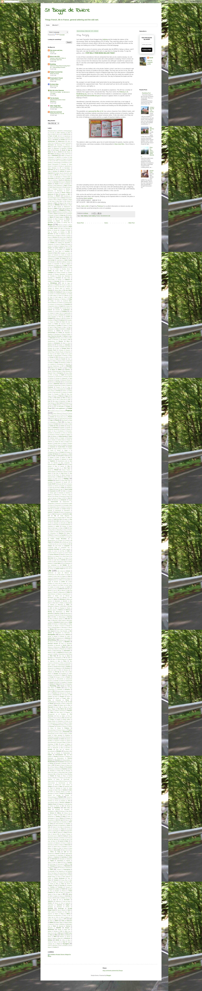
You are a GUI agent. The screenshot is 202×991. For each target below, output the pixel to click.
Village (62, 913)
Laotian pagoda (66, 549)
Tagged (52, 860)
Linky (69, 576)
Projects (52, 731)
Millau (49, 620)
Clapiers (68, 286)
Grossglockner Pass (53, 452)
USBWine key (64, 897)
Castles (57, 258)
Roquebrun (64, 768)
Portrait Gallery (66, 719)
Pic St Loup (69, 701)
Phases (57, 698)
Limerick (68, 574)
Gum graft (60, 455)
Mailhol (68, 592)
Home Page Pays (66, 480)
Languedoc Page (52, 547)
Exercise (56, 383)
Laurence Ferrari (52, 552)
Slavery (62, 818)
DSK (67, 357)
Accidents (55, 139)
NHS (69, 657)
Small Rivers (56, 821)
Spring (64, 836)
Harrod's (56, 462)
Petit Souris (65, 694)
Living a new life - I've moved (152, 110)
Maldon (49, 595)
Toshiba (54, 881)
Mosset (55, 636)
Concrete (57, 309)
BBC (69, 194)
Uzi (60, 899)
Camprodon (51, 244)
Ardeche (62, 171)
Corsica (61, 314)
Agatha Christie (57, 146)
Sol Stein (60, 827)
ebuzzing (62, 362)
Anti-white (63, 164)
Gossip (64, 443)
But (65, 237)
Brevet (65, 226)
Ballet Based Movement (55, 187)
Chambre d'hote (66, 269)
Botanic (68, 219)
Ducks (51, 359)
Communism (59, 304)
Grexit (51, 450)
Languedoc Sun (65, 547)
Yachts (49, 942)
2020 (53, 134)
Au (57, 178)
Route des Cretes (52, 772)
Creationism (62, 320)
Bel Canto (52, 201)
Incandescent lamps (67, 503)
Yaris (55, 942)
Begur (70, 199)
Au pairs (62, 178)
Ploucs (65, 707)
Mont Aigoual (51, 631)
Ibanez (49, 496)
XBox (69, 940)
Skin (69, 816)
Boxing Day (67, 222)
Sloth (66, 820)
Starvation (50, 844)
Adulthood (57, 143)
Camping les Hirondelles (63, 242)
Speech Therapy (66, 834)
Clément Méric (57, 290)
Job (50, 522)
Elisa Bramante (66, 371)
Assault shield (66, 176)
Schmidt (67, 795)
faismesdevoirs (61, 388)
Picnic (51, 703)
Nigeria (70, 659)
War (57, 924)
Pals (63, 684)
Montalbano (58, 632)
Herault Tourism (66, 469)
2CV (58, 134)
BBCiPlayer (50, 196)
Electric (49, 371)
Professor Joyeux (61, 730)
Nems (66, 652)
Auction (68, 178)
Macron (63, 590)
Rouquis (68, 770)
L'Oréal (50, 535)
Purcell (62, 737)
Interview (56, 512)
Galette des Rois (54, 425)
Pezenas (50, 698)
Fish (49, 401)
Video (68, 910)
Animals (70, 159)
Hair (69, 457)
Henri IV (58, 468)
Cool (71, 311)
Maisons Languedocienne (64, 594)
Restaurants (51, 761)
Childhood (67, 279)
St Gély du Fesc (65, 839)
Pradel (64, 723)
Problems (66, 728)
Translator (60, 887)
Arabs (49, 171)
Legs (65, 561)
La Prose (66, 540)
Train (55, 885)
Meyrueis (69, 616)
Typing (49, 894)
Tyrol (54, 894)
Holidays (50, 480)
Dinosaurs (55, 339)
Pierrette (58, 703)
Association (51, 178)
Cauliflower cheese (65, 261)
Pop (59, 717)
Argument (50, 173)
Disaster (61, 341)
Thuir (59, 876)
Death (68, 329)
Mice (51, 618)
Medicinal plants (52, 609)
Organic (68, 677)
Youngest (65, 944)
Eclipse (68, 362)
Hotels (62, 487)
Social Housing (59, 823)
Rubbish (52, 775)
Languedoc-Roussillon (53, 549)
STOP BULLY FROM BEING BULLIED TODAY (100, 53)
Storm (70, 848)
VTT (65, 919)
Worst (49, 938)
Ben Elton (59, 201)
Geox (64, 432)
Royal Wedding (68, 774)
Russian (55, 777)
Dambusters (51, 329)
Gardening (55, 427)
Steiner (49, 846)
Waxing (68, 926)
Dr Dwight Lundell (59, 353)
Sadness (50, 779)
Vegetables (50, 904)
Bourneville (66, 220)
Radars (68, 744)
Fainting (50, 388)
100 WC (60, 130)
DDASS (63, 329)
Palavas (58, 684)
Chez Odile (67, 277)
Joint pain (63, 522)
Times (49, 880)
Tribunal (64, 890)
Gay (55, 431)
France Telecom (57, 413)
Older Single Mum (55, 106)
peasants (68, 691)
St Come (68, 837)
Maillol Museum (51, 594)
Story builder (57, 850)
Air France (56, 150)
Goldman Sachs (54, 438)
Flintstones (67, 403)
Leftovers (59, 561)
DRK (56, 357)
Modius (56, 623)
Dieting (65, 336)
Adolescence (61, 141)
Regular (58, 753)
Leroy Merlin (57, 563)
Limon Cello (57, 576)
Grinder (59, 450)
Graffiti (64, 445)
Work (55, 936)
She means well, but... (56, 50)
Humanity (61, 492)
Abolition (68, 137)
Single (55, 814)
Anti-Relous (65, 162)
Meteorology (62, 616)
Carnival (68, 249)
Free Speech (69, 415)
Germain (70, 432)
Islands (59, 514)
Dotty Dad (68, 352)
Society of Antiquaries (59, 825)
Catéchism (59, 260)
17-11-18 (52, 132)
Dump (56, 359)
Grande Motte (61, 446)
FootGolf (52, 410)
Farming (58, 390)
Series (51, 805)
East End (69, 360)
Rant (66, 745)
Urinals (49, 897)
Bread (50, 226)
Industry (63, 507)
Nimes (65, 661)
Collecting (56, 299)
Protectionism (51, 733)
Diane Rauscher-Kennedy (54, 336)
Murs (62, 643)
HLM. (69, 476)
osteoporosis (69, 678)
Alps (49, 155)
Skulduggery (51, 818)
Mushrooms (57, 647)
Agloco (49, 148)
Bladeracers (67, 206)
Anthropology (57, 162)
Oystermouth (69, 680)
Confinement (66, 309)
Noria (62, 663)
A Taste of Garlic (52, 136)
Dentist (60, 332)
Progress (69, 730)
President (58, 726)
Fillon (51, 397)
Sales (60, 786)
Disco (68, 341)
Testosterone (69, 867)
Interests (50, 510)
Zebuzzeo (55, 945)
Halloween (64, 459)
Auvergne (56, 182)
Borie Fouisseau (59, 219)
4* (61, 134)
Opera (63, 675)
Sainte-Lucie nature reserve (62, 784)
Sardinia (65, 790)
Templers (50, 867)
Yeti (59, 942)
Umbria (55, 896)
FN (50, 406)
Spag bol (60, 832)
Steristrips (64, 846)
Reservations (60, 758)
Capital (55, 246)
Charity (50, 270)
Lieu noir (68, 568)
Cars (55, 253)
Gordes (53, 439)
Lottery (54, 585)
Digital (70, 336)
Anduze (65, 157)
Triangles (57, 890)
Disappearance (51, 341)
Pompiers (63, 714)
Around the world (68, 173)
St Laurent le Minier (63, 841)
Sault (68, 791)
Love (63, 587)
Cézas (70, 267)
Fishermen (62, 401)
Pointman (100, 206)
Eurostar (58, 381)
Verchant (50, 908)
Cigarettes (50, 284)
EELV (61, 367)
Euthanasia (69, 381)
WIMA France (68, 933)
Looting (64, 583)
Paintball (70, 682)
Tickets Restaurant (59, 878)
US (54, 897)
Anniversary (63, 160)
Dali (69, 327)
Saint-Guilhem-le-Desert (61, 781)
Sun (63, 853)
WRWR (57, 940)
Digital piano (52, 337)
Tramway (52, 887)
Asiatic (51, 176)
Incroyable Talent (68, 505)
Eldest (59, 369)
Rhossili (64, 763)
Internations (67, 510)
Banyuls (57, 192)
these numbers (88, 198)
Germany (52, 434)
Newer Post (80, 223)
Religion (50, 754)
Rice (69, 763)
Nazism (49, 652)
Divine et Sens (66, 343)
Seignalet (60, 804)
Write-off (60, 938)
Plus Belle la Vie (62, 709)
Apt (57, 169)
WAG (70, 919)
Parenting (53, 686)
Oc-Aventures (66, 668)
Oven (50, 680)
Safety (57, 779)
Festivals (56, 394)
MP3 (69, 640)
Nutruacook (50, 668)
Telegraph (52, 866)
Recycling (66, 751)
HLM (65, 476)
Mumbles (67, 641)
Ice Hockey (55, 496)
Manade (68, 595)
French (70, 417)
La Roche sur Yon (66, 542)
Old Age (57, 671)
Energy (56, 374)
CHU (63, 283)
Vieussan (59, 911)
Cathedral (52, 261)
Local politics (67, 579)
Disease (50, 343)
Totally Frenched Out (56, 72)
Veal (62, 903)
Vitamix (49, 919)
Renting (56, 756)
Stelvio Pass (57, 846)
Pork (63, 717)
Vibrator (63, 910)
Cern (51, 267)
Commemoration (68, 302)
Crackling (50, 320)
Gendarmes (61, 431)
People (68, 693)
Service (57, 805)
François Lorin (55, 415)
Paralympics (69, 684)
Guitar (53, 455)
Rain (62, 745)
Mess (49, 616)
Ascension (69, 174)
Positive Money (51, 721)
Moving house (62, 640)
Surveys (68, 855)
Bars (57, 194)
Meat (56, 608)
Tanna (49, 862)
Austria (60, 180)
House (51, 489)
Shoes (49, 807)
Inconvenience (58, 505)
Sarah (151, 57)
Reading (50, 749)
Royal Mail (59, 774)
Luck (55, 588)
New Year (53, 656)
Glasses (54, 436)
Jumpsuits (50, 526)
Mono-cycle (60, 629)
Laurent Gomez (68, 552)
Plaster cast (63, 705)
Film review (57, 397)
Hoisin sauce (57, 478)
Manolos (64, 597)
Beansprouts (67, 196)
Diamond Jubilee (66, 334)
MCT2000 (63, 606)
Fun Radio (67, 422)
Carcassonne (69, 247)
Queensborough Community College (57, 742)
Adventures (51, 144)
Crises (63, 322)
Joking (49, 524)
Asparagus (58, 176)
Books (67, 217)
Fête (62, 394)
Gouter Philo (52, 445)
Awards (57, 183)
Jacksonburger (51, 517)
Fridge (51, 420)
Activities (62, 139)
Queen (68, 740)
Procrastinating (51, 730)
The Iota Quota (54, 98)
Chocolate (56, 281)
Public (65, 733)
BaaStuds (67, 183)
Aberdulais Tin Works (59, 137)
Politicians (69, 710)
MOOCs (68, 634)
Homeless (50, 482)
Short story (67, 807)
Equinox (52, 378)
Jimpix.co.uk (69, 521)
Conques (57, 311)
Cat (69, 258)
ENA (51, 374)
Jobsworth (56, 522)
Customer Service (65, 323)
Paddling (63, 682)
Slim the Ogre (59, 820)
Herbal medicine (52, 471)
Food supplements (60, 408)
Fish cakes (55, 401)
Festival (64, 392)
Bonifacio (70, 215)
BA (62, 183)
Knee (65, 529)
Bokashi (51, 215)
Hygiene (50, 494)
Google (62, 438)
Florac (60, 404)
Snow (51, 823)
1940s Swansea (61, 132)
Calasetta (62, 240)
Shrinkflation (51, 811)
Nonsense (56, 663)
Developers (57, 334)
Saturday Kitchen (60, 791)
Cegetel (68, 263)
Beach (58, 196)
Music (63, 647)
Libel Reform (69, 567)
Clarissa (50, 288)
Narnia (49, 650)
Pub (61, 733)
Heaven (62, 466)
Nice (49, 659)
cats (58, 261)
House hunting (68, 489)
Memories (50, 613)
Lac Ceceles (63, 544)
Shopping (57, 807)
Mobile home (64, 622)
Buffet (68, 230)
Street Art (64, 850)
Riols (49, 765)
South (62, 830)
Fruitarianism (53, 422)
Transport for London (53, 889)
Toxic (62, 883)
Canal (57, 244)
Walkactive (69, 920)
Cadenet (70, 239)
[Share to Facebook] (99, 213)
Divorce (50, 345)
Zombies (65, 945)
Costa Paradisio (52, 316)
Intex (62, 512)
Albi (55, 152)
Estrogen (57, 380)
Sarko (70, 790)
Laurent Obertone (53, 554)
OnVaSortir (57, 675)
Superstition (60, 855)
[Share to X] (97, 213)
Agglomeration (66, 146)
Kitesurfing (59, 529)
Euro (53, 381)
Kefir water (55, 528)
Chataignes (51, 272)
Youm (58, 943)
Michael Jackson (58, 618)
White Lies (67, 931)
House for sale (58, 489)
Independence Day (54, 507)
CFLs (51, 269)
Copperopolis (67, 313)
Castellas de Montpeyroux (64, 256)
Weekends (51, 929)
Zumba (55, 947)
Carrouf (50, 253)
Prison (51, 728)
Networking (61, 654)
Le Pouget (59, 558)
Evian (50, 383)
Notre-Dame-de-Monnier (64, 664)
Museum (50, 647)
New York (61, 656)
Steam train (67, 844)
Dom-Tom (50, 346)
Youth (49, 945)
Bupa (68, 233)
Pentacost (62, 693)
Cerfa (70, 265)
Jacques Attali (60, 517)
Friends (57, 420)
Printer (70, 726)
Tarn (54, 862)
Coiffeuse (66, 295)
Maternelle (60, 604)
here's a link (84, 206)
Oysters (52, 682)
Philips (49, 700)
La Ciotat (51, 536)
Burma (63, 235)
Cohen (60, 295)
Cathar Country (68, 260)
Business (55, 237)
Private (59, 728)
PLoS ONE (58, 707)
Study (58, 851)
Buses (49, 237)
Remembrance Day (60, 754)
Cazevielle (56, 263)
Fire (58, 399)
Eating (56, 362)
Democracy (67, 330)
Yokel (69, 942)
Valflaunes (58, 901)
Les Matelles (63, 565)
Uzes (54, 899)
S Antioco (61, 777)
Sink (69, 814)
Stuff (65, 851)
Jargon (66, 519)
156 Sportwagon (68, 130)
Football (69, 408)
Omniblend (63, 673)
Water (54, 926)
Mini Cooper (62, 620)
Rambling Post (146, 93)
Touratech (60, 881)
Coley (65, 297)
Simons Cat (67, 813)
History (59, 476)
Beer (55, 199)
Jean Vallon (56, 521)
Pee (49, 693)
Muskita (70, 647)
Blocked (68, 208)
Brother (49, 230)
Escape (58, 378)
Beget (59, 199)
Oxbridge (56, 680)
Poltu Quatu (59, 712)
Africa (49, 146)
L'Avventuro (53, 533)
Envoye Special (68, 376)
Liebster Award (59, 568)
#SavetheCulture (52, 130)
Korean (70, 529)
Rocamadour (68, 767)
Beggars (65, 199)
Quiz (57, 744)
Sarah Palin (57, 790)
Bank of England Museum (55, 189)
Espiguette (64, 378)
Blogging (62, 210)
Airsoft (63, 150)
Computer (56, 307)
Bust (61, 237)
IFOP (64, 498)
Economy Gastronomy (53, 366)
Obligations (58, 668)
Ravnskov (67, 747)
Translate (62, 35)
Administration (51, 141)
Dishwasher (57, 343)
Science (57, 798)
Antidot (55, 166)
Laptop (49, 551)
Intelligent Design (66, 508)
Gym (71, 455)
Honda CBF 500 (62, 484)
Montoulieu (67, 632)
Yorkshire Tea (51, 943)
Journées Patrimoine (65, 524)
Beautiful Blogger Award (54, 197)
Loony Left (57, 583)
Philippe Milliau (66, 698)
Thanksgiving (66, 869)
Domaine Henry (66, 348)
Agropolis (63, 148)
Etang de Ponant (66, 380)
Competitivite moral (52, 306)
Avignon (50, 183)
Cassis (68, 254)
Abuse (49, 139)
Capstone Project (63, 246)
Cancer (63, 244)
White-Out (50, 933)
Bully (82, 215)
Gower (59, 445)
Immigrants (63, 499)
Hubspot (70, 491)
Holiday (66, 478)
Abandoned (67, 136)
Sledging (68, 818)
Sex (63, 805)
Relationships (66, 753)
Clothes (52, 292)
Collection (63, 299)
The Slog (53, 873)
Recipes (58, 751)
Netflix (55, 654)
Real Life (59, 749)
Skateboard (51, 816)
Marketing (62, 599)
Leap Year (56, 559)
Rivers (62, 765)
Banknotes (50, 190)
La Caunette (63, 535)
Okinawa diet (67, 670)
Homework (58, 482)
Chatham (70, 274)
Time (69, 878)
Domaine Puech (52, 350)
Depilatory (50, 334)
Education (69, 366)
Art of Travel (62, 174)
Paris (68, 686)
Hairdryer (50, 459)
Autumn (50, 182)
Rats (62, 747)
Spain (65, 832)
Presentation (69, 724)
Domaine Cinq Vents (65, 346)
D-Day (70, 325)
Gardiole (62, 427)
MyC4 (56, 648)
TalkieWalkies (60, 860)
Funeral (50, 424)
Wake (51, 920)
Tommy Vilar (64, 880)
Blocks (49, 210)
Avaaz (62, 182)
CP (63, 318)
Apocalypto (67, 167)
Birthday (57, 205)
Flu (71, 404)
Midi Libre (67, 618)
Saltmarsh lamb (68, 786)
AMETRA (58, 157)
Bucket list (56, 230)
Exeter (63, 383)
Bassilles (63, 194)
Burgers (58, 235)
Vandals (50, 903)
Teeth (66, 864)
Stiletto (55, 848)
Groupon (62, 452)
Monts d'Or (61, 634)
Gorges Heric (57, 443)
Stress (70, 850)
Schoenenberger (52, 797)
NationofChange (57, 650)
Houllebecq (69, 487)
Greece (65, 448)
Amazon (68, 155)
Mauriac (57, 606)
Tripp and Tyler (59, 892)
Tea (64, 862)
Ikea (69, 498)
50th (69, 134)
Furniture (56, 424)
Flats (69, 401)
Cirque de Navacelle (59, 286)
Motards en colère (65, 636)
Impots (70, 499)
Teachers (69, 862)
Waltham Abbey (68, 922)
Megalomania (59, 611)
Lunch (60, 588)
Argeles (68, 171)
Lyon (54, 590)
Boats (55, 213)
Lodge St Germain (53, 581)
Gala (66, 424)
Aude (49, 180)
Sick (57, 811)
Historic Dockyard (66, 475)
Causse (50, 263)
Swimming (63, 857)
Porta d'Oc (69, 717)
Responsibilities (66, 760)
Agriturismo (56, 148)
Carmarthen (59, 249)
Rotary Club (60, 770)
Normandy (67, 663)
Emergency (60, 373)
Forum (62, 410)
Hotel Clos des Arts (54, 487)
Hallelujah (56, 459)
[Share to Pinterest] (101, 213)
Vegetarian (59, 904)
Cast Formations (52, 256)
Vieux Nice (67, 911)
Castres (64, 258)
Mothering (67, 638)
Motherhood (60, 638)
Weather (58, 927)
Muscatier (58, 645)
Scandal (68, 793)
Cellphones (58, 265)
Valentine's (50, 901)
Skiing (63, 816)
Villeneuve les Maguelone (54, 915)
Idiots (59, 498)
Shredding (66, 809)
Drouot (62, 357)
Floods (49, 404)
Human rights (53, 492)
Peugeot (62, 696)
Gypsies (52, 457)
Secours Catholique (65, 802)
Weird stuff (67, 929)
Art (55, 175)
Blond (49, 212)
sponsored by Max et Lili (95, 111)
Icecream (62, 496)
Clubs (64, 292)
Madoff (55, 592)
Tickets (49, 878)
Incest (51, 505)
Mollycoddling (63, 623)
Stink (60, 848)
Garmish (68, 427)
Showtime (57, 809)
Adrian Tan (50, 143)
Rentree (62, 756)
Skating (58, 816)
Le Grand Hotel (65, 556)
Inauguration (51, 503)
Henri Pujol (67, 468)
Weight (59, 929)
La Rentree (56, 542)
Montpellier (51, 634)
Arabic (68, 169)
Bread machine (58, 226)
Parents (62, 686)
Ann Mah (56, 160)
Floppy (54, 404)
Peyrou (68, 696)
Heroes (65, 471)
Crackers (68, 318)
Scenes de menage (54, 795)
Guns (66, 455)
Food (49, 408)
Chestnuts (58, 277)
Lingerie (64, 576)
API (60, 167)
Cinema (57, 284)
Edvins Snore (54, 367)
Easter (51, 362)
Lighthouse (50, 572)
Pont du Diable (60, 716)
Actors (68, 139)
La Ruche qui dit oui (53, 544)
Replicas (68, 756)
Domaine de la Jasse (53, 348)
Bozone (60, 224)
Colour (58, 300)
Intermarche (58, 510)
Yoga (63, 942)
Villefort (68, 913)
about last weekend (56, 112)
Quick (69, 742)
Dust (69, 359)
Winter (62, 934)
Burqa (68, 235)
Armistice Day (58, 173)
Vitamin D (67, 917)
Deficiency (50, 330)
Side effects (69, 811)
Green (70, 448)
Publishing (50, 737)
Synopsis (62, 858)
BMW (51, 213)
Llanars (54, 579)
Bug (49, 232)
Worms (68, 936)
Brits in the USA (55, 56)
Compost (61, 306)
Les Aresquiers (66, 563)
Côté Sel (61, 316)
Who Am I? (55, 25)
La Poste (60, 540)
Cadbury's (63, 239)
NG (64, 657)
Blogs (68, 210)
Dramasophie (58, 355)
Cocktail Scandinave (61, 293)
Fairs (55, 388)
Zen (60, 945)
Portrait (58, 719)
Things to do (63, 874)
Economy (68, 364)
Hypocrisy (56, 494)
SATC (51, 791)
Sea (69, 800)
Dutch (49, 360)
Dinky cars (60, 337)
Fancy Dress (51, 390)
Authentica (67, 180)
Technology (52, 864)
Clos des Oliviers (67, 290)
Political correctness (60, 710)
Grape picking (57, 448)
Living (49, 579)
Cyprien (65, 325)
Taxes (59, 862)
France (98, 215)
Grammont (52, 446)
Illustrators (56, 499)
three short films (119, 144)
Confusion (50, 311)
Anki (51, 160)
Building (62, 232)
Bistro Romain (57, 206)
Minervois (55, 620)
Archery (55, 171)
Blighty (55, 208)
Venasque (50, 906)
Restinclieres (61, 761)
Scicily (51, 798)
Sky (57, 818)
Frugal (70, 420)
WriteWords (67, 938)
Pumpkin (57, 737)
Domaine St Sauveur (64, 350)
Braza (70, 224)
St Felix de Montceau (53, 839)
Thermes (50, 874)
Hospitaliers (69, 485)
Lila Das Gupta (60, 574)
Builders (55, 232)
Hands (70, 459)
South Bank (69, 830)
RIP (53, 765)
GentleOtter (58, 432)
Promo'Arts (66, 731)
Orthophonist (51, 678)
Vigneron (50, 913)
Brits (62, 228)
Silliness (59, 813)
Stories (65, 848)
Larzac (55, 551)
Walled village (59, 922)
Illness (49, 499)
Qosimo (68, 738)
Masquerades (68, 602)
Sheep (68, 805)
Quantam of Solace (59, 740)
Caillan (51, 240)
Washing (62, 924)
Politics (52, 712)
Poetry (70, 709)
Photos (67, 700)
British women (54, 228)
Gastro (49, 431)
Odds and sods (52, 670)
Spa (54, 832)
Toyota (68, 883)
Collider (52, 300)
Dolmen (61, 345)
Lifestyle (68, 571)
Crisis (69, 322)
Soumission (56, 828)
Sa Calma (68, 777)
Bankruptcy (59, 190)
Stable (68, 843)
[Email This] (93, 213)
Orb (63, 677)
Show (49, 809)
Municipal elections (53, 643)
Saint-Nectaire (61, 783)
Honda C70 (67, 482)
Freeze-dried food (61, 416)
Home (48, 25)
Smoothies (64, 821)
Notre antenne (51, 664)
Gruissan (68, 452)
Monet (70, 627)
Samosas (58, 788)
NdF (54, 652)
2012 (69, 132)
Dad (51, 327)
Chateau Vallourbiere (60, 274)
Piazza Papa (60, 701)
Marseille (65, 601)
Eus (63, 381)
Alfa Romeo (67, 152)
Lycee (65, 588)
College (70, 299)
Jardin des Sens (58, 519)
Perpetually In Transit (56, 78)
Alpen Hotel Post (66, 153)
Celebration (50, 265)
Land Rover (58, 545)
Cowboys (57, 318)
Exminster (69, 383)
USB (58, 897)
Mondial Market (56, 627)
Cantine (50, 246)
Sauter (56, 793)
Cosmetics (67, 314)
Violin (64, 915)
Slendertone (51, 820)
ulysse (70, 894)
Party (65, 687)
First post (63, 399)
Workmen (62, 936)
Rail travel (55, 745)
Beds (50, 199)
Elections (67, 369)
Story (50, 850)
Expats (51, 385)
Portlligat (52, 719)
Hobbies (50, 478)
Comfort (60, 302)
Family (68, 388)
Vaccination (67, 899)
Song (49, 828)
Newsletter (50, 657)
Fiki (71, 396)
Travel (63, 889)
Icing (68, 496)
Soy (50, 832)
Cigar (68, 283)
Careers (52, 249)
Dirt (69, 339)
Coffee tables (53, 295)
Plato (69, 705)
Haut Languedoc (65, 462)
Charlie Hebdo (59, 270)
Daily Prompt (57, 327)
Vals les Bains (66, 901)
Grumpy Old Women (53, 454)
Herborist (60, 471)
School (60, 797)
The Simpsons (59, 871)
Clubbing (58, 292)
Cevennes (57, 267)
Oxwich (62, 680)
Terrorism (62, 867)
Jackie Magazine (64, 515)
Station (56, 844)
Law (62, 554)
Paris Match (51, 687)
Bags (65, 185)
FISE (69, 399)
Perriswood (56, 694)
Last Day (62, 551)
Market (55, 599)
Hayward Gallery (52, 464)
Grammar (70, 445)
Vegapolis (67, 903)
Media (68, 608)
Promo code (58, 731)
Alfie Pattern (51, 153)
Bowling (58, 222)
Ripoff (57, 765)
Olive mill (64, 671)
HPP (59, 491)
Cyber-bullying (92, 215)
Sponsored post (52, 836)
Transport (68, 887)
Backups (50, 185)
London (63, 581)
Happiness (52, 461)
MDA (51, 608)
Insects (68, 507)
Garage (68, 425)
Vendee (67, 906)
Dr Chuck (50, 353)
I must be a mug (65, 494)
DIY (55, 345)
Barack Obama (66, 192)
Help (68, 466)
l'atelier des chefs (59, 531)
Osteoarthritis (60, 678)
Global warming (62, 436)
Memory (57, 613)
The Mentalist (51, 871)
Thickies (56, 874)
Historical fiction (51, 476)
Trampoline (69, 885)
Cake (56, 240)
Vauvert (56, 903)
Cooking (64, 311)
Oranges (58, 677)
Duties (54, 360)
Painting (52, 684)
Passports (67, 689)
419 (65, 134)
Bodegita (70, 213)
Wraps (54, 938)
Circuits (63, 284)
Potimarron (60, 721)
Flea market (59, 403)
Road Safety (55, 767)
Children (50, 281)
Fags (69, 387)
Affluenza (67, 144)
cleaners (68, 288)
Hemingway (50, 468)
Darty (57, 329)
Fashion (64, 390)
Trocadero (67, 892)
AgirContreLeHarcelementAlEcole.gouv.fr (88, 95)
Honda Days (151, 171)
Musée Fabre (66, 645)
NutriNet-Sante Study (59, 666)
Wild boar (60, 933)
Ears (64, 360)
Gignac (68, 434)
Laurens (60, 552)
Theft (69, 873)
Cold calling (58, 297)
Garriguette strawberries (53, 429)
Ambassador (51, 157)
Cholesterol (69, 281)
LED (54, 561)
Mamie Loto (58, 595)
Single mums (62, 814)
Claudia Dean (58, 288)
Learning (63, 559)
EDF (63, 366)
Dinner (66, 337)
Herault (49, 469)
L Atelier (51, 531)
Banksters (50, 192)
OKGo (59, 670)
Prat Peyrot (56, 724)
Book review (59, 217)
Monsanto (67, 629)
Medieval (68, 609)
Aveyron (68, 182)
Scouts (56, 800)
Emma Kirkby (69, 373)
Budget (63, 230)
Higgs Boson (64, 473)
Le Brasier (56, 556)
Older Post (131, 223)
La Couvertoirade (60, 536)
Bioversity (50, 204)
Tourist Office (69, 881)
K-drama (64, 526)
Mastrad (52, 604)
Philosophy (58, 700)
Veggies (68, 904)
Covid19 (50, 318)
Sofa (49, 827)
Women (68, 934)
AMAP (62, 155)
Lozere (68, 587)
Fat (50, 392)
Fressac (70, 418)
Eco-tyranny (60, 364)
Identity (54, 498)
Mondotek (64, 627)
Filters (69, 397)
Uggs (59, 894)
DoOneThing (51, 352)
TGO (51, 869)
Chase (68, 270)
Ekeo (70, 367)
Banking (68, 189)
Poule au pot (68, 721)
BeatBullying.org (81, 94)
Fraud (62, 415)
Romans (52, 768)
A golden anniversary (55, 79)
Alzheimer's (55, 155)
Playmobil (50, 707)
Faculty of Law (60, 387)
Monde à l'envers (59, 625)
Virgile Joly (50, 917)
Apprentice (50, 169)
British (70, 226)
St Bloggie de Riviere (67, 10)
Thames (59, 869)
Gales (70, 424)
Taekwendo (69, 858)
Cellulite (65, 265)
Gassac (63, 429)
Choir (63, 281)
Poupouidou (53, 723)
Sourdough (56, 830)
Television (67, 866)
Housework (53, 491)
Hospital (62, 485)
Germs (57, 434)
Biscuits (65, 204)
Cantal (68, 244)
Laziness (67, 554)
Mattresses (50, 606)
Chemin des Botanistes (64, 276)
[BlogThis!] (95, 213)
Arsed (51, 174)
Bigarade (50, 203)
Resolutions (58, 760)
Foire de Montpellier (59, 406)
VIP (69, 915)
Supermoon (52, 855)
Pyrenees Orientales (53, 738)
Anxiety (61, 166)
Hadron (63, 457)
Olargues (50, 671)
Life (49, 571)
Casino (62, 254)
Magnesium (62, 592)
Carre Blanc (58, 251)
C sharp (50, 239)
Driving (51, 357)
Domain (56, 346)
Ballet (70, 185)
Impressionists (54, 501)
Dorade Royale (59, 352)
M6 (58, 590)
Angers (64, 159)
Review (51, 763)
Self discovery (68, 804)
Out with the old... (152, 129)
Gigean (63, 434)
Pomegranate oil (52, 714)
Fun (59, 422)
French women (54, 418)
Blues (70, 212)
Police (51, 710)
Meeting (50, 611)
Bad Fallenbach (58, 185)
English (62, 374)
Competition (67, 304)
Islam (53, 514)
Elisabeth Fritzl (51, 373)
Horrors (56, 485)
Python (62, 738)
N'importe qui (63, 648)
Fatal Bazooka (56, 392)
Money (52, 629)
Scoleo (68, 798)
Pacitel (57, 682)
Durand (63, 359)
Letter (62, 567)
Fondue (68, 406)
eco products (51, 364)
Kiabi (61, 528)
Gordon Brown (61, 439)
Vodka (54, 919)
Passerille (59, 689)
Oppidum (70, 675)
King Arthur (52, 529)
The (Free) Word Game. (56, 107)
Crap (55, 320)
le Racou (66, 558)
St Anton (62, 837)
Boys (50, 224)
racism (62, 744)
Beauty (63, 197)
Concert (50, 309)
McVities (70, 606)
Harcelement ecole (105, 215)
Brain (65, 224)
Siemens (52, 813)
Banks (67, 190)
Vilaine (56, 913)
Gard (49, 427)
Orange (51, 677)
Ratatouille (55, 747)
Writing (50, 940)
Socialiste (68, 823)
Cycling (59, 325)
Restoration (69, 761)
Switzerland (54, 858)
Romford (58, 768)
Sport (59, 836)
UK (64, 894)
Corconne (50, 314)
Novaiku (50, 666)
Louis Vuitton (68, 585)
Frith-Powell (64, 420)
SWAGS (50, 857)
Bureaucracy (51, 235)
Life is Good (60, 571)
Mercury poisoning (66, 615)
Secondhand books (53, 802)
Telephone (59, 866)
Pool (54, 717)
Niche (54, 659)
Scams (62, 793)
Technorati (60, 864)
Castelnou (50, 258)
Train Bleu (61, 885)
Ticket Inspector (66, 876)
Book (51, 217)
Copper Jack (58, 313)
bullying (105, 39)
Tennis (55, 867)
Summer (57, 853)
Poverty (59, 723)
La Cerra (70, 535)
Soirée (54, 827)
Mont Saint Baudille (62, 631)
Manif (58, 597)
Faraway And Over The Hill (57, 113)
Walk (63, 920)
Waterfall (61, 926)
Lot (69, 583)
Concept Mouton (66, 307)
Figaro (66, 396)
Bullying (86, 215)
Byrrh (68, 237)
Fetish (54, 396)
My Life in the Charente (57, 90)
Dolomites (67, 345)
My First (51, 648)
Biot (69, 203)
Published (67, 735)
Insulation (57, 508)
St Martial (56, 843)
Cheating (52, 276)
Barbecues (50, 194)
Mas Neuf (55, 602)
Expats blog (57, 385)
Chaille (57, 269)
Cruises (49, 323)
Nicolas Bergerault (62, 659)
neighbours (60, 652)
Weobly (56, 931)
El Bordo (52, 369)
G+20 (61, 424)
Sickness (62, 811)
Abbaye (50, 137)
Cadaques (56, 239)
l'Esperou (61, 533)
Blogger (55, 210)
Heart (66, 464)
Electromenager (57, 371)
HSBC (64, 491)
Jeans (62, 521)
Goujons (70, 443)
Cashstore (56, 254)
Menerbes (68, 613)
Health (60, 464)
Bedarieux (69, 197)
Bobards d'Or (62, 213)
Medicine (60, 609)
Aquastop (62, 169)
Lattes (68, 551)
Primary (65, 726)
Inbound (58, 503)
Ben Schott (67, 201)
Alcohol (60, 152)
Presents (52, 726)
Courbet (68, 316)
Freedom (52, 416)
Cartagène (62, 253)
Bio (65, 203)
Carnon (50, 251)
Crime (57, 322)
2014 (49, 134)
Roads (61, 767)
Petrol (56, 696)
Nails (69, 648)
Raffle (49, 745)
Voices (60, 919)
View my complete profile (150, 62)
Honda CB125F (52, 484)
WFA (61, 931)
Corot (56, 314)
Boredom (50, 219)
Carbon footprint (58, 247)
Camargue (69, 240)
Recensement (51, 751)
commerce (51, 304)
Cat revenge (51, 260)
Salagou (50, 786)
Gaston (68, 429)
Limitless (50, 576)
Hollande (57, 480)
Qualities (50, 740)
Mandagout (50, 597)
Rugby (58, 775)
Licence (51, 568)
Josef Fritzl (55, 524)
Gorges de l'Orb (59, 441)
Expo (63, 385)
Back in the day (54, 85)
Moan (50, 622)
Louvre (57, 587)
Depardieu (67, 332)
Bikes (55, 203)
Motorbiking (52, 640)
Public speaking (58, 735)
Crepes (51, 322)
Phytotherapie (51, 701)
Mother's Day (51, 638)
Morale (49, 636)
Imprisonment (66, 501)
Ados (69, 141)
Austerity (55, 180)
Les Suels (56, 567)
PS (57, 733)
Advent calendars (66, 143)
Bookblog (53, 64)
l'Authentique (69, 531)
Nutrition (68, 666)
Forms (57, 410)
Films (63, 397)
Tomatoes (56, 880)
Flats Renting (51, 403)
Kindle (66, 528)
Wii (55, 933)
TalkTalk (68, 860)
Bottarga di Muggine (54, 220)
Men (62, 613)
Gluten (70, 436)
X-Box (63, 940)
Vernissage (61, 908)
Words (49, 936)
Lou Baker (60, 585)
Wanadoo (51, 924)
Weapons (50, 927)
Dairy (64, 327)
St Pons (63, 843)
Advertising (59, 144)
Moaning (56, 622)
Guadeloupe (64, 454)
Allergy (58, 153)
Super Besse (69, 853)
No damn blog (54, 84)
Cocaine (52, 293)
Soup (62, 828)
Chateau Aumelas (60, 272)
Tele (71, 864)
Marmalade (57, 601)
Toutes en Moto (54, 883)
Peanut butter (60, 691)
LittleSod (62, 578)
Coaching (69, 292)
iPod (49, 514)
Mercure (58, 615)
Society (50, 825)
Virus (57, 917)
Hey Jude (56, 473)
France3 (65, 413)
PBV (54, 691)
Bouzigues (50, 222)
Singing (50, 814)
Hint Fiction (56, 475)
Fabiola (68, 385)
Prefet (62, 724)
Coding (70, 293)
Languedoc (67, 545)
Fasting (70, 390)
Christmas (53, 283)
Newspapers (58, 657)
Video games (51, 911)
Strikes (52, 851)
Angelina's (58, 159)
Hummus (68, 492)
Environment (59, 376)
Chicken (60, 279)
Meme (67, 611)
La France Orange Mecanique (57, 538)
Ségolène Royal (52, 804)
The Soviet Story (62, 873)
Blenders (50, 208)
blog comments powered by (113, 970)
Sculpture (63, 800)
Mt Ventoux (51, 641)
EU (48, 381)
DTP (71, 357)
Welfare (50, 931)
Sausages (50, 793)
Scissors (63, 798)
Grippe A (67, 450)
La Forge (68, 536)
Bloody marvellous (62, 212)
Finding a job (51, 399)
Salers (55, 786)
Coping (51, 313)
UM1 (51, 896)
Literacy (50, 578)
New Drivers (69, 654)
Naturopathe (67, 650)
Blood (54, 212)
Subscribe (146, 50)
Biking (61, 203)
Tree (51, 890)
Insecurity (50, 508)
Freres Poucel (63, 418)
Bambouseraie (66, 187)
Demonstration (51, 332)
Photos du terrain (54, 73)
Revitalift (58, 763)
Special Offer (56, 834)
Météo (54, 616)
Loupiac (52, 587)
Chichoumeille (51, 279)
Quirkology (50, 744)
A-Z (61, 136)
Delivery (58, 330)
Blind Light (62, 208)
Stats (61, 844)
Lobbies (60, 579)
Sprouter (56, 837)
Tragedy (50, 885)
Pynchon (68, 737)
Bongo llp (62, 215)
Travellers (69, 889)
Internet (50, 512)
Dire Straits (63, 339)
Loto (49, 585)
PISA (63, 703)
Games (62, 425)
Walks (51, 922)
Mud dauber (59, 641)
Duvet (59, 360)
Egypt (65, 367)
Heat (56, 466)
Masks (61, 602)
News (68, 656)
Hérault (56, 470)
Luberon (50, 588)
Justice (57, 526)
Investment (67, 512)
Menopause (51, 615)
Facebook (50, 387)
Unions (61, 896)
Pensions (54, 693)
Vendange (59, 906)
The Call (52, 52)
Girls (49, 436)
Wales (56, 920)
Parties (59, 687)
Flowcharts (66, 404)
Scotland (50, 800)
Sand (64, 788)
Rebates (67, 749)
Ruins (64, 775)
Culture (56, 323)
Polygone (67, 712)
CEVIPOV (64, 267)
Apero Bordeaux (52, 167)
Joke (69, 522)
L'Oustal (56, 535)
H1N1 (57, 457)
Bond (57, 215)
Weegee (67, 927)
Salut (51, 788)
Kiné (71, 528)
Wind (51, 934)
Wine (56, 935)
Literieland (56, 578)
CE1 (63, 263)
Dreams (65, 355)
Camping (52, 242)
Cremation (69, 320)
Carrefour (67, 251)
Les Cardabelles (52, 565)
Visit (62, 917)
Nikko (59, 661)
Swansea (56, 857)
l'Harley (68, 533)
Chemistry (50, 277)
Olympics (56, 673)
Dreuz (70, 355)
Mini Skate (69, 620)
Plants (55, 705)
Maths (67, 604)
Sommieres (67, 827)
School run (69, 797)
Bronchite (67, 228)
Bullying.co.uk (124, 92)
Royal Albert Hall (63, 772)
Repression (50, 758)
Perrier (49, 694)
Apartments (67, 166)
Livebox (68, 578)
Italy (55, 515)
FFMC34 (60, 396)
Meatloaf (62, 608)
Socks (68, 825)
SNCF (70, 821)
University (67, 896)
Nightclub (52, 661)
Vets (59, 910)
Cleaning (50, 290)
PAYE (49, 691)
